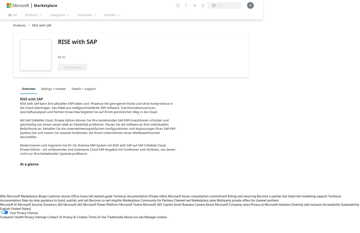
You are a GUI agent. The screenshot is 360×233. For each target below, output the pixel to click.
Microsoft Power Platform (100, 204)
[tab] (29, 88)
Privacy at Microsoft (264, 204)
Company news (239, 204)
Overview (28, 89)
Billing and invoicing (242, 196)
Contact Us (54, 217)
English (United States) (15, 209)
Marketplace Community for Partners (148, 200)
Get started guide (100, 196)
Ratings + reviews (53, 89)
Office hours (79, 196)
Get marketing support (311, 196)
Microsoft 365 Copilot (158, 204)
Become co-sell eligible (105, 200)
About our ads (134, 217)
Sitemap (40, 217)
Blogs (42, 196)
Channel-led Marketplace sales (195, 200)
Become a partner (269, 196)
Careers (200, 204)
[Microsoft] (18, 5)
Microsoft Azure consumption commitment (198, 196)
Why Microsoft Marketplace (19, 196)
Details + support (84, 89)
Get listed (288, 196)
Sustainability (350, 204)
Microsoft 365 (72, 204)
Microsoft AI (8, 204)
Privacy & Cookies (75, 217)
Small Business (184, 204)
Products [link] (19, 25)
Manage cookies (155, 217)
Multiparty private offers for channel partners (248, 200)
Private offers (158, 196)
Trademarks (115, 217)
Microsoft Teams (130, 204)
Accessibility (331, 204)
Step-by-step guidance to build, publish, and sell (55, 200)
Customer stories (58, 196)
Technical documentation (130, 196)
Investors (285, 204)
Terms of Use (97, 217)
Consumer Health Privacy (17, 217)
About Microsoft (217, 204)
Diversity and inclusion (306, 204)
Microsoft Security (30, 204)
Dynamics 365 (52, 204)
